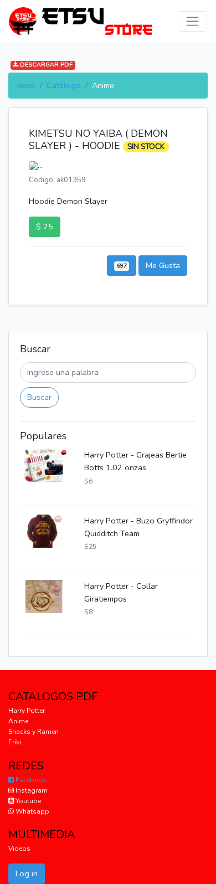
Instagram (31, 790)
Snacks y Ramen (33, 731)
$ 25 (44, 226)
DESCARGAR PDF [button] (45, 65)
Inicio (26, 85)
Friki (14, 742)
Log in (27, 873)
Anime (18, 721)
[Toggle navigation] (192, 21)
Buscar (39, 397)
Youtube (27, 800)
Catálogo (64, 85)
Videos (19, 848)
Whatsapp (31, 811)
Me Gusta (163, 265)
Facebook (30, 779)
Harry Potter (26, 710)
